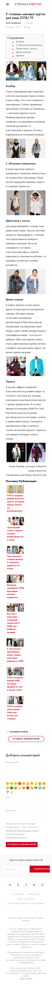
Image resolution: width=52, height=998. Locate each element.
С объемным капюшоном (29, 45)
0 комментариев (18, 732)
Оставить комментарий (26, 739)
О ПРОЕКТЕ (18, 894)
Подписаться (42, 869)
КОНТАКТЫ (33, 894)
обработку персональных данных (22, 830)
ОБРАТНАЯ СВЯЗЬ (26, 899)
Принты (20, 55)
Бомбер (20, 41)
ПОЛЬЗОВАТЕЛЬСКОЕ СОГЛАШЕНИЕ (26, 903)
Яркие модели (23, 52)
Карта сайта (26, 978)
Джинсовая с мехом (26, 48)
